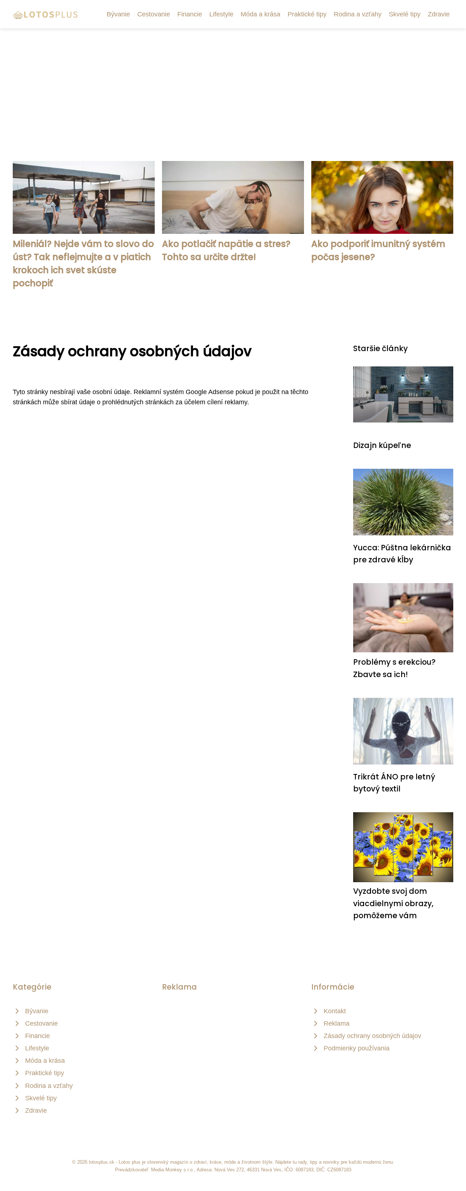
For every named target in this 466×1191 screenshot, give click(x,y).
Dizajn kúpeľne (382, 445)
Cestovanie (153, 14)
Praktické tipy (307, 14)
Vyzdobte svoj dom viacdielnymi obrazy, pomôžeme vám (393, 903)
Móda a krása (260, 14)
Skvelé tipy (404, 14)
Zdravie (439, 14)
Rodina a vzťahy (358, 14)
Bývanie (118, 14)
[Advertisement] (233, 83)
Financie (189, 14)
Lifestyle (221, 14)
